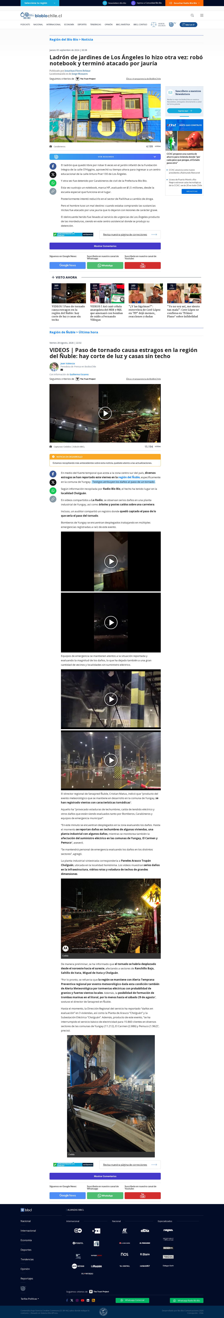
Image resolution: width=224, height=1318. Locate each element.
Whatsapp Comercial (134, 1300)
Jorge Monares (80, 74)
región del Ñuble (129, 477)
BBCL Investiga (123, 24)
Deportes (82, 24)
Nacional (38, 24)
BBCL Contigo (140, 24)
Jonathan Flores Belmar (78, 71)
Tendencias (95, 24)
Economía (69, 24)
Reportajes (27, 1278)
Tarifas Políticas (29, 1298)
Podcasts (25, 24)
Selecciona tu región (36, 3)
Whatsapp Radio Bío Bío (188, 1300)
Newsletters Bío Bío (117, 3)
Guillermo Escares (79, 374)
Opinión (108, 24)
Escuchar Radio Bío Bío (185, 3)
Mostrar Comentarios (105, 246)
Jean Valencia (67, 363)
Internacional (53, 24)
